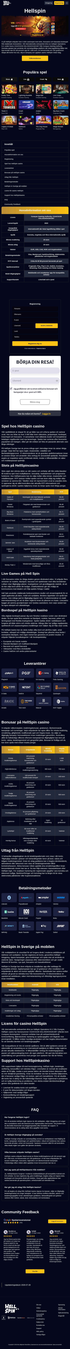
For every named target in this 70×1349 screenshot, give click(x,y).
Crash (42, 79)
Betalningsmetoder (11, 182)
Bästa (8, 79)
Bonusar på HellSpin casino (14, 173)
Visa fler (35, 1271)
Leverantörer (9, 168)
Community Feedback (12, 204)
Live (25, 79)
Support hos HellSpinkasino (14, 195)
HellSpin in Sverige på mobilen (15, 186)
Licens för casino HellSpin (13, 191)
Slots (59, 79)
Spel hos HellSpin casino (13, 164)
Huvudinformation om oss (13, 154)
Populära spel (9, 150)
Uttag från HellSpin (11, 177)
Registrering (8, 159)
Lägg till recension (57, 1221)
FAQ (6, 200)
